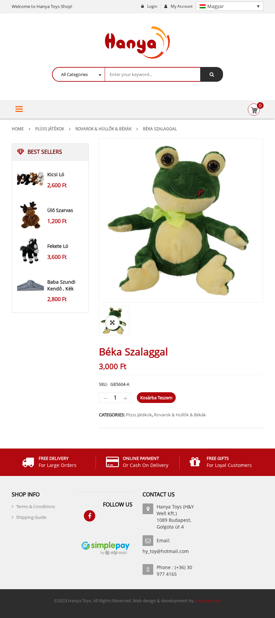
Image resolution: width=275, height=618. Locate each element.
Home (18, 129)
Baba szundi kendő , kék (61, 285)
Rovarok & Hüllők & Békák (103, 129)
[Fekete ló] (30, 250)
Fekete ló (57, 246)
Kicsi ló (55, 174)
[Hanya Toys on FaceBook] (89, 516)
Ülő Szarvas (60, 210)
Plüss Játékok (49, 129)
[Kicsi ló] (30, 179)
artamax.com (208, 601)
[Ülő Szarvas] (30, 215)
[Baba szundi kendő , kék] (30, 286)
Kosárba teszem (156, 398)
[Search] (211, 74)
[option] (181, 220)
